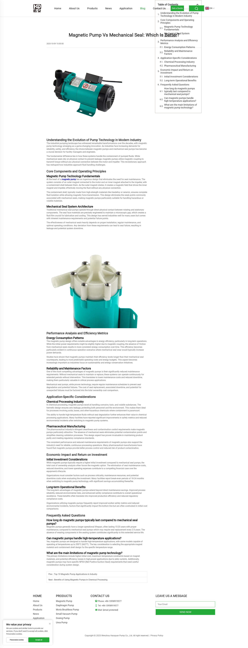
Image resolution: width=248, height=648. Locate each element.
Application (125, 8)
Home (57, 8)
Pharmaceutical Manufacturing (180, 65)
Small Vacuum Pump (66, 613)
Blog (142, 8)
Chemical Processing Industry (179, 61)
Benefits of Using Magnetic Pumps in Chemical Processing (80, 579)
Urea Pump (61, 622)
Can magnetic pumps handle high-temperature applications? (180, 99)
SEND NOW (185, 612)
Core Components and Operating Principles (177, 21)
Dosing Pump (63, 618)
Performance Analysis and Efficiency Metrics (179, 42)
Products (92, 8)
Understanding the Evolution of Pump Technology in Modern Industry (179, 14)
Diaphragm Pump (65, 605)
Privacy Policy (156, 635)
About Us (74, 8)
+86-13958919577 (113, 601)
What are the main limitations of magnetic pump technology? (180, 106)
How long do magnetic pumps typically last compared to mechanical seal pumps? (179, 91)
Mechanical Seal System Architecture (176, 35)
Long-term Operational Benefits (180, 80)
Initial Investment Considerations (181, 76)
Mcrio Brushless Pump (67, 609)
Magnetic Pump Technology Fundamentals (178, 28)
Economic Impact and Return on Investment (176, 71)
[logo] (37, 8)
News (108, 8)
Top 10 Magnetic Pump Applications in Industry (75, 574)
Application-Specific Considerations (178, 58)
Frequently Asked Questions (174, 84)
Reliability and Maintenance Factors (178, 52)
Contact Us (159, 8)
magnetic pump (69, 179)
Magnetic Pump (64, 601)
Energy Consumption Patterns (179, 47)
